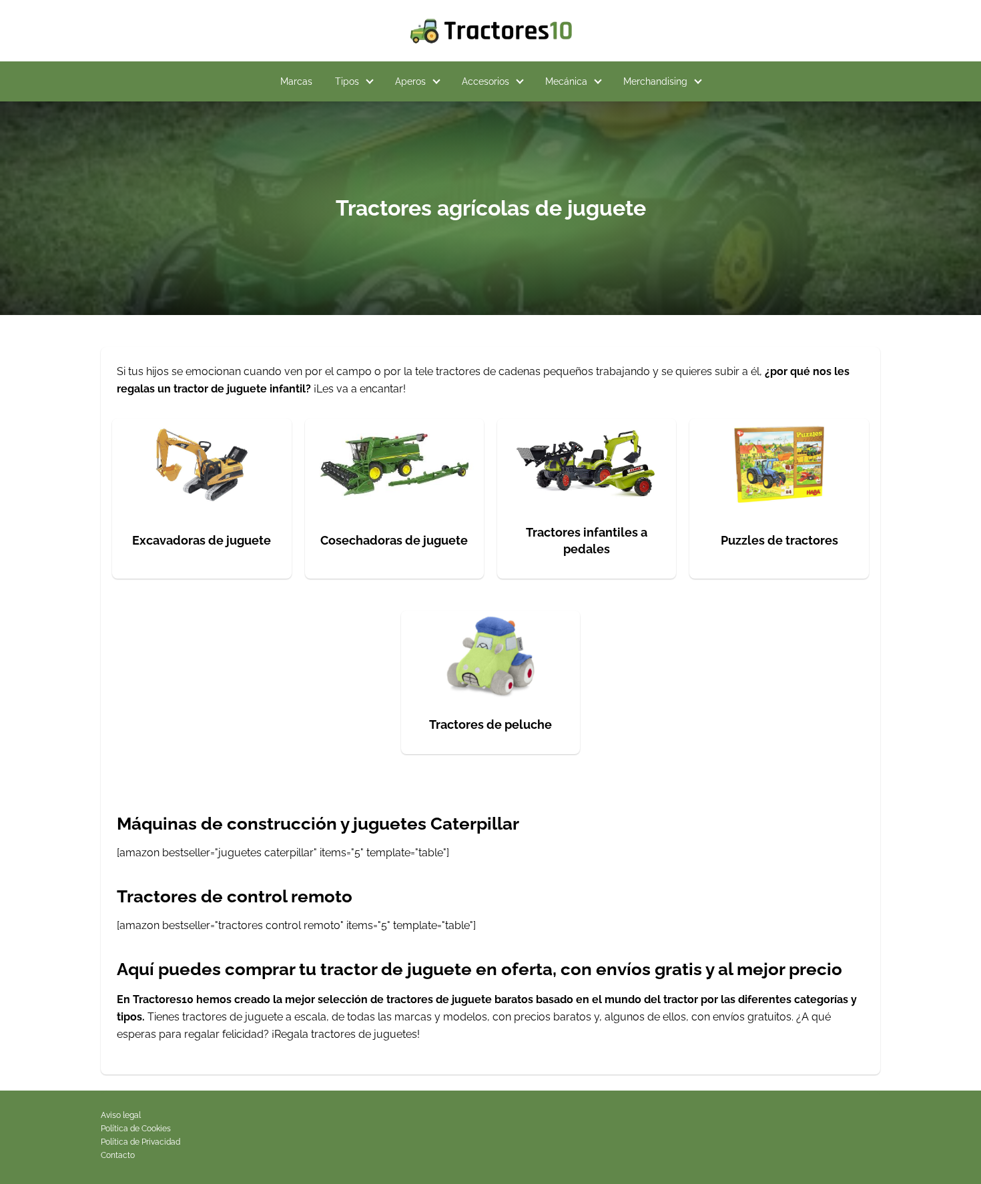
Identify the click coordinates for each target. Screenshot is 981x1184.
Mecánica (566, 81)
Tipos (347, 81)
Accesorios (485, 81)
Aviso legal (121, 1115)
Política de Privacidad (140, 1142)
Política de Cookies (136, 1128)
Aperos (410, 81)
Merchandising (655, 81)
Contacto (118, 1155)
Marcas (296, 81)
